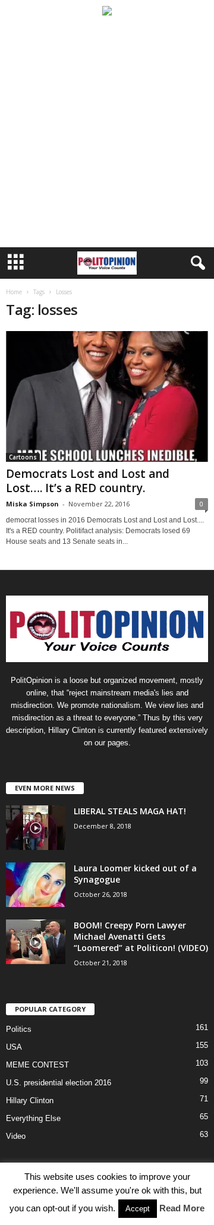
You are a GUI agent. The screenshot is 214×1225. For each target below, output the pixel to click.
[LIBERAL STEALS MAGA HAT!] (35, 827)
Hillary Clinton (30, 1100)
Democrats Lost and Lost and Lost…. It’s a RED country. (87, 481)
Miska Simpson (32, 503)
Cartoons (23, 457)
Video (16, 1136)
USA (14, 1047)
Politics (19, 1029)
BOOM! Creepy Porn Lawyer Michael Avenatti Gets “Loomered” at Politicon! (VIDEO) (141, 936)
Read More (181, 1208)
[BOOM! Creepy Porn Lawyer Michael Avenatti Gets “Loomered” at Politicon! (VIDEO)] (35, 941)
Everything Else (33, 1118)
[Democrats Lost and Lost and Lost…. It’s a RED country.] (107, 396)
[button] (195, 263)
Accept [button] (137, 1208)
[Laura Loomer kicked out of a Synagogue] (35, 884)
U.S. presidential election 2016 (58, 1082)
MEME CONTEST (37, 1064)
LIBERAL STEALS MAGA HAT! (130, 811)
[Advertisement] (107, 134)
